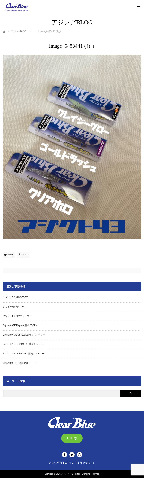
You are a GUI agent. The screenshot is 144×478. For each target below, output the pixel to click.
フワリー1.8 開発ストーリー (17, 316)
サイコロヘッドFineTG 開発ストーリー (23, 353)
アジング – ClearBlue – (71, 474)
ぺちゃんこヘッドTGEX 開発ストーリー (24, 344)
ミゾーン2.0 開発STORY (15, 297)
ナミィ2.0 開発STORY (14, 306)
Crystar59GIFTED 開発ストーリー (20, 363)
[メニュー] (138, 6)
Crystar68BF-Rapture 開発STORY (20, 325)
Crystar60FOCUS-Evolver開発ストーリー (24, 334)
